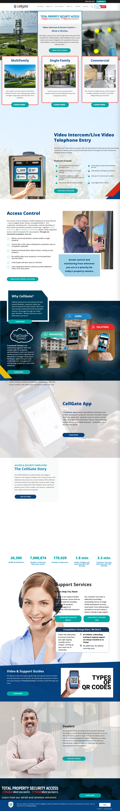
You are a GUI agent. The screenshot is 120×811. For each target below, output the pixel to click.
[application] (60, 805)
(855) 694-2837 (90, 1)
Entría (52, 227)
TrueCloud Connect (29, 681)
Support (77, 6)
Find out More (25, 497)
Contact (101, 1)
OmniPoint (11, 230)
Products (49, 6)
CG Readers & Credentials (28, 230)
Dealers (85, 6)
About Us (69, 6)
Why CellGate (59, 6)
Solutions (40, 6)
